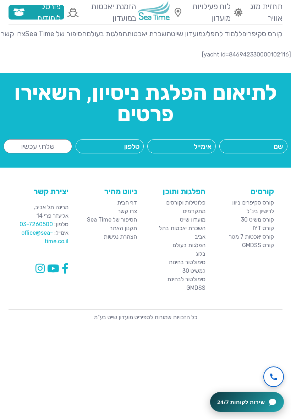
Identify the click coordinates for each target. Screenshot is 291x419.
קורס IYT (263, 228)
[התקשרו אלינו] (273, 376)
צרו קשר (13, 33)
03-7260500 (36, 224)
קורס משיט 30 (257, 219)
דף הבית (127, 202)
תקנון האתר (123, 228)
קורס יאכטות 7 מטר (251, 236)
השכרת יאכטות (149, 33)
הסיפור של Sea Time (56, 33)
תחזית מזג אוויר (266, 12)
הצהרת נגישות (120, 236)
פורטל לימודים (49, 12)
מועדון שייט (187, 33)
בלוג (200, 253)
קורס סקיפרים (262, 33)
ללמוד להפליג (222, 33)
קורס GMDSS (258, 245)
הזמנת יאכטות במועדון (113, 12)
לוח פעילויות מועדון (211, 12)
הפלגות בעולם (107, 33)
